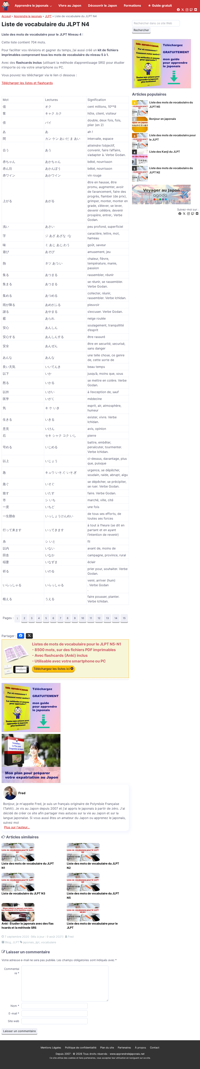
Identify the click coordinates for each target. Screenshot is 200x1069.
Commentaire (11, 971)
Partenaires (124, 1047)
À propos (140, 1047)
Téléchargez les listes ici (52, 669)
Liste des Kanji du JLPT (164, 151)
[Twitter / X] (184, 213)
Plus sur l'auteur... (17, 827)
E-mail (14, 1013)
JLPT (48, 16)
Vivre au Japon (69, 5)
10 (82, 618)
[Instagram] (188, 213)
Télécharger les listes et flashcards (27, 83)
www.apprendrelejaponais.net (127, 1053)
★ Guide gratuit (160, 5)
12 (99, 618)
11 (91, 618)
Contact (154, 1047)
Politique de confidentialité (80, 1047)
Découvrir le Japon (102, 5)
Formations (132, 5)
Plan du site (107, 1047)
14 (115, 618)
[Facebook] (180, 213)
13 (107, 618)
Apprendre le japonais (28, 16)
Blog (8, 942)
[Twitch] (192, 213)
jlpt (37, 942)
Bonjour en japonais (162, 118)
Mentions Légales (51, 1047)
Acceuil (6, 16)
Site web (13, 1021)
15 (124, 618)
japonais (28, 942)
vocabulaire (48, 942)
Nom (15, 1005)
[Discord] (197, 213)
